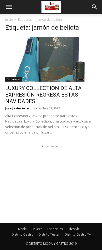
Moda (22, 229)
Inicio (9, 19)
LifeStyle (74, 229)
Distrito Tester (49, 234)
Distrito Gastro (22, 234)
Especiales (14, 79)
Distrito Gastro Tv (78, 234)
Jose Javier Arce (17, 108)
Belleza (37, 229)
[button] (9, 7)
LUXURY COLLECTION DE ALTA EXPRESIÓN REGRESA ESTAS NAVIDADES (43, 94)
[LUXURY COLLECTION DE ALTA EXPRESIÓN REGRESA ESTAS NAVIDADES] (51, 59)
